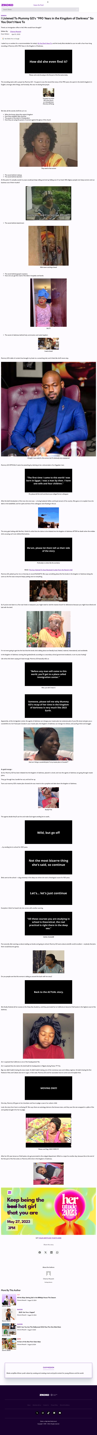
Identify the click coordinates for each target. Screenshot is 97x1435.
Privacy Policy (54, 1405)
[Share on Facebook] (39, 1252)
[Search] (77, 9)
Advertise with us (37, 1405)
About (28, 1405)
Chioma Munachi (15, 31)
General (4, 15)
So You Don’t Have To (45, 43)
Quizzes (20, 1309)
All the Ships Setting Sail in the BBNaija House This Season (36, 1297)
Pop (18, 1295)
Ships (19, 1339)
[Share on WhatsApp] (57, 1252)
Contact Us (46, 1405)
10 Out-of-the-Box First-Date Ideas (29, 1342)
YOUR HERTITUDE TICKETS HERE (49, 1238)
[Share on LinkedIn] (51, 1252)
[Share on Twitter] (45, 1252)
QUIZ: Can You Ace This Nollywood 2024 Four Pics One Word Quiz (39, 1327)
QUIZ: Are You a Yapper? (27, 1312)
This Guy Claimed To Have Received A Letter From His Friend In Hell (50, 570)
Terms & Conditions (65, 1405)
